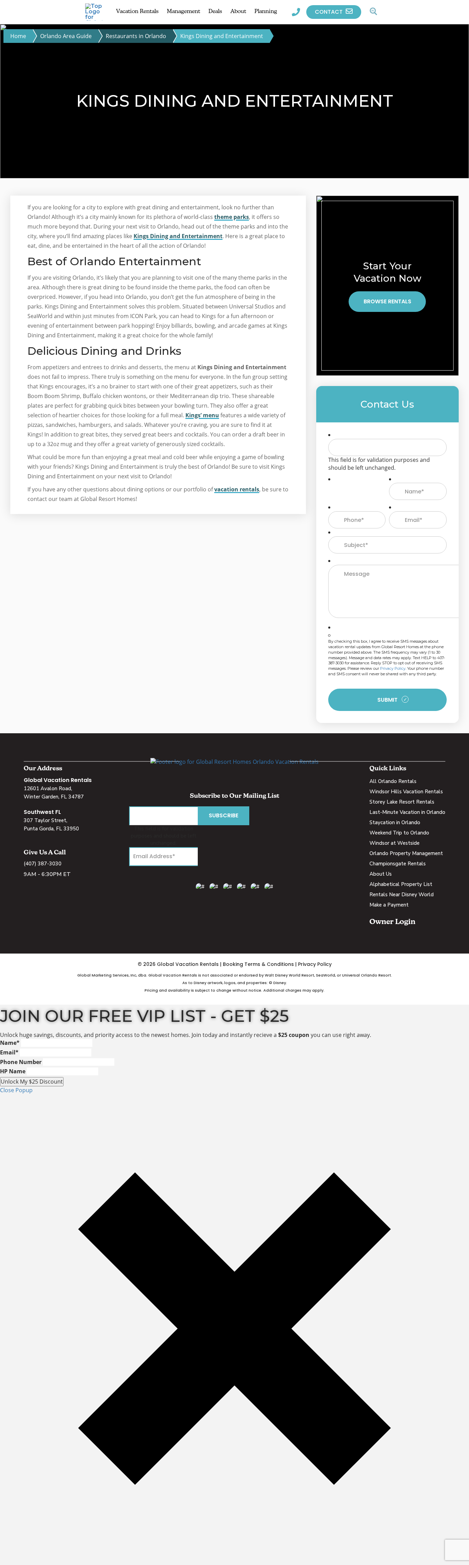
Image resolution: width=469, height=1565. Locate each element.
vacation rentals (236, 489)
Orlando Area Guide (66, 36)
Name (10, 1043)
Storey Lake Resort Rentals (401, 801)
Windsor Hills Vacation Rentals (406, 791)
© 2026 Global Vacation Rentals (178, 964)
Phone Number (21, 1062)
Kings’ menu (202, 415)
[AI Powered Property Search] (373, 12)
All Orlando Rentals (392, 781)
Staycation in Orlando (394, 822)
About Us (380, 874)
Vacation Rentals (137, 11)
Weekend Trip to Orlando (399, 832)
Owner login (392, 922)
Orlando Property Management (406, 853)
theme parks (231, 217)
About (238, 11)
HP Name (12, 1071)
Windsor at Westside (394, 843)
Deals (215, 11)
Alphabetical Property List (400, 884)
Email (9, 1052)
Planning (265, 11)
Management (183, 11)
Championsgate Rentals (397, 863)
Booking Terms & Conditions (258, 964)
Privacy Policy (392, 668)
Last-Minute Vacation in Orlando (407, 812)
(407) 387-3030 (42, 863)
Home (18, 36)
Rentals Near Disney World (401, 894)
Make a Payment (389, 904)
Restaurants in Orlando (136, 36)
